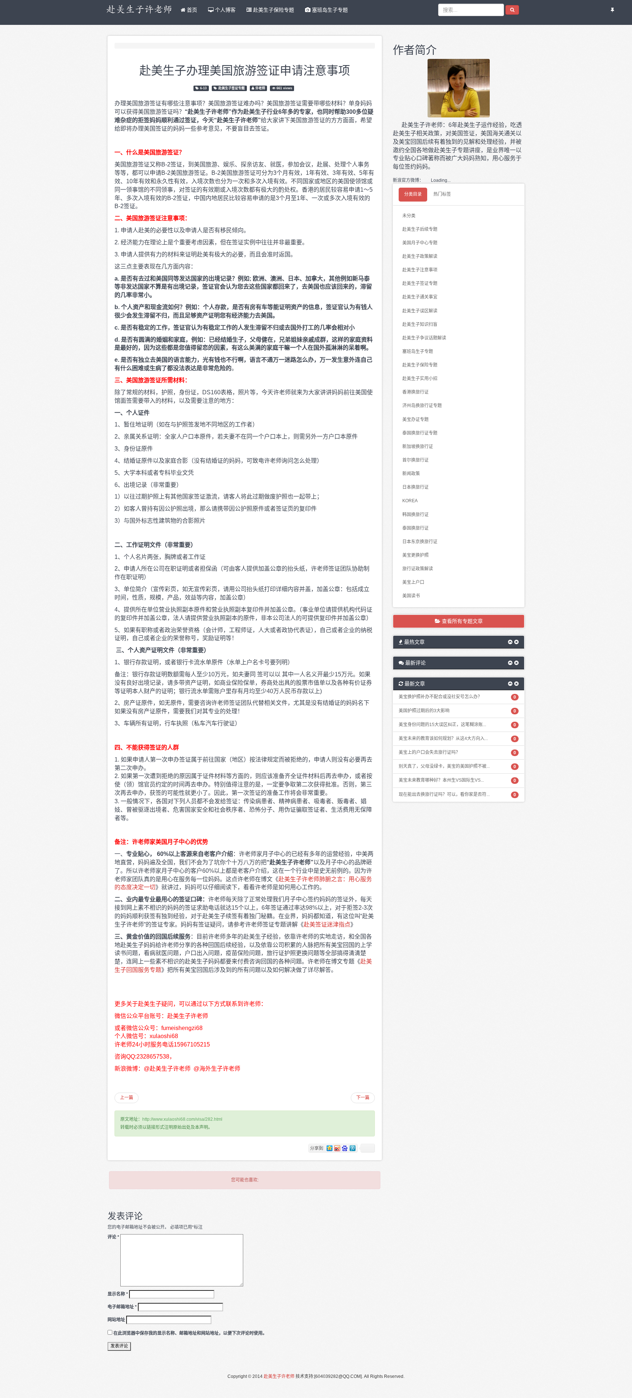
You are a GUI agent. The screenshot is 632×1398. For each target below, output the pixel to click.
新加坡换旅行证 (417, 446)
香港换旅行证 (415, 392)
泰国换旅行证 (415, 528)
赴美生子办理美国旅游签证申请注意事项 (244, 69)
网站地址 (116, 1319)
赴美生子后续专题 (419, 229)
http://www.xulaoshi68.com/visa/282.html (182, 1119)
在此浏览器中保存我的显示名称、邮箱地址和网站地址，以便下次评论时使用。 (190, 1333)
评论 (113, 1237)
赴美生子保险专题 (273, 10)
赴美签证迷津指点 (327, 924)
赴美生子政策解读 (419, 256)
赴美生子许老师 (279, 1376)
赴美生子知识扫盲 (419, 324)
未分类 (408, 215)
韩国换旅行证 (415, 514)
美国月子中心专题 (419, 242)
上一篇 (126, 1097)
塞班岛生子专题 (329, 10)
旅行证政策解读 (417, 568)
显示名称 (118, 1294)
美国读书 (411, 595)
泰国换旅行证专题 (419, 433)
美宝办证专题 (415, 419)
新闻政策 (411, 473)
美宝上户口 (413, 582)
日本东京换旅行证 (419, 541)
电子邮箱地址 (122, 1306)
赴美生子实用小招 (419, 378)
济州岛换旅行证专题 (422, 405)
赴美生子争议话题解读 (424, 338)
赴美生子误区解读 (419, 310)
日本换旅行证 (415, 487)
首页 (191, 10)
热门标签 (442, 194)
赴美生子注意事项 (419, 270)
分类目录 (413, 194)
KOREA (410, 500)
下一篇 (362, 1097)
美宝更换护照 (415, 555)
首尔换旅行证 (415, 460)
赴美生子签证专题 (231, 88)
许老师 (260, 88)
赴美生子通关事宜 (419, 297)
